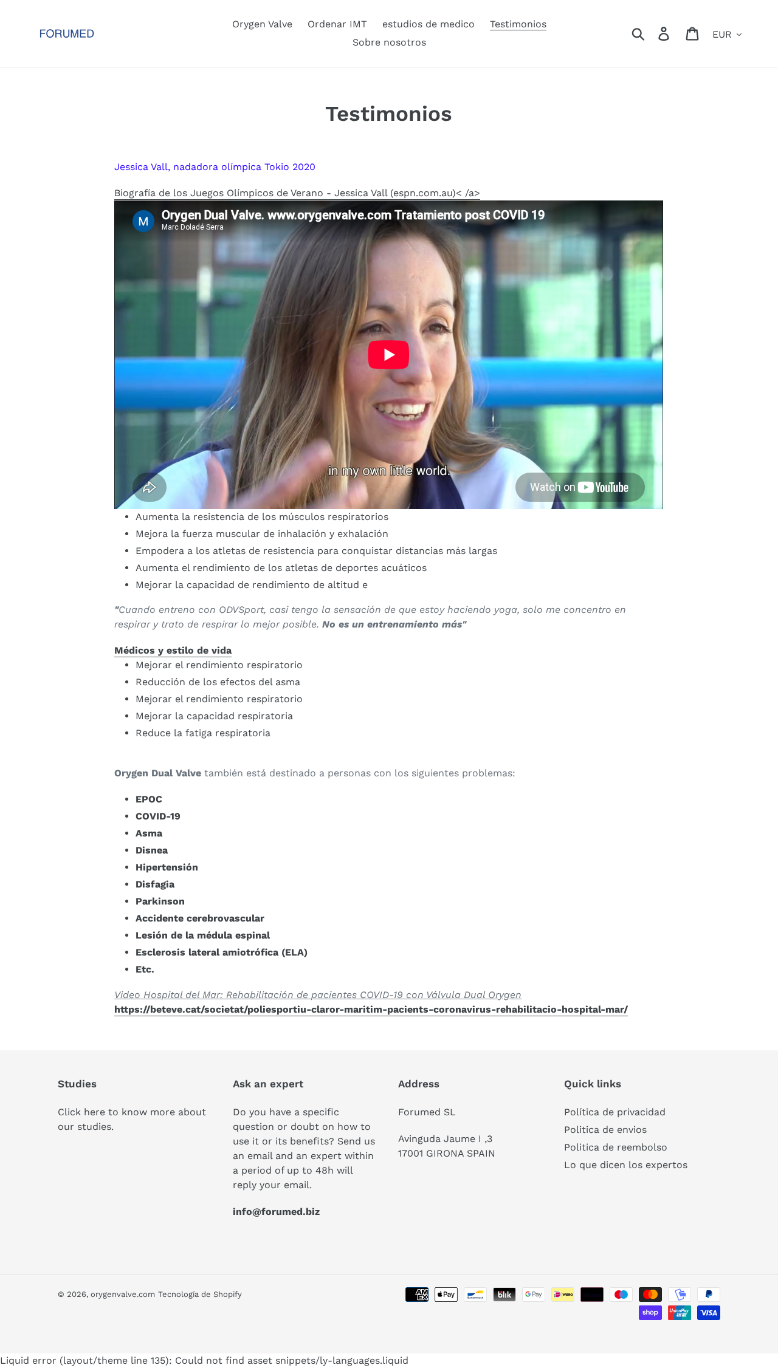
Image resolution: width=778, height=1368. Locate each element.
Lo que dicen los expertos (625, 1165)
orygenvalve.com (123, 1294)
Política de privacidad (615, 1112)
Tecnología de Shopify (200, 1294)
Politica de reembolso (615, 1147)
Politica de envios (605, 1129)
